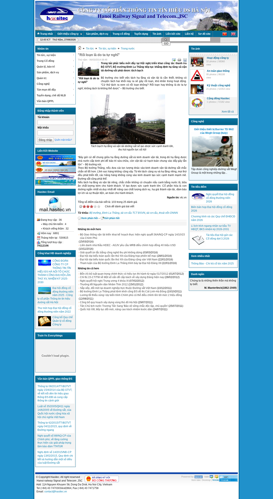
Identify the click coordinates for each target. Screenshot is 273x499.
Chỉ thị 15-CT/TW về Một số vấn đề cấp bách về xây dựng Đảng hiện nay (122, 277)
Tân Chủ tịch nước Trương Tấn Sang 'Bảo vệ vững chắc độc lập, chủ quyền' (124, 305)
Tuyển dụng (141, 33)
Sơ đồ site (204, 33)
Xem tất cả (228, 111)
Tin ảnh (156, 33)
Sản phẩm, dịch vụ (97, 33)
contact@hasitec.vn (55, 491)
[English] (233, 34)
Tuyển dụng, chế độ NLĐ (51, 95)
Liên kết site (173, 33)
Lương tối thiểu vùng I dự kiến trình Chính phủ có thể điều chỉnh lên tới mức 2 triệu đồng (131, 295)
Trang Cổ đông (45, 60)
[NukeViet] (198, 476)
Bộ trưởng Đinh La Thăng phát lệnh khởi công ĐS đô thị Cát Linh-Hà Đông (123, 291)
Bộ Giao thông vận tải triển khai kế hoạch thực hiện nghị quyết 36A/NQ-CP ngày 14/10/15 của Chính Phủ (132, 236)
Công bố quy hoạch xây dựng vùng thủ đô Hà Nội (108, 302)
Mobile (215, 480)
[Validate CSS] (216, 476)
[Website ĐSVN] (55, 178)
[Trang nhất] (79, 48)
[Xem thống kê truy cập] (228, 480)
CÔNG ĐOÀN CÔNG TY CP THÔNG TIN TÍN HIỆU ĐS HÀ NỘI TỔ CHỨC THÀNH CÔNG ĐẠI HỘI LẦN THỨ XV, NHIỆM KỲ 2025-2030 (54, 271)
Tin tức (90, 48)
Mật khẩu (43, 127)
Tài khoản (43, 117)
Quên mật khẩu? (63, 139)
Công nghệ (43, 83)
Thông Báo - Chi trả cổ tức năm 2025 (212, 263)
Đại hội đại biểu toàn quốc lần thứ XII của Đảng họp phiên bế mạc (118, 255)
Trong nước (128, 48)
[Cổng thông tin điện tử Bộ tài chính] (55, 159)
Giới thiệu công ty (68, 33)
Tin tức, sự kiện (46, 55)
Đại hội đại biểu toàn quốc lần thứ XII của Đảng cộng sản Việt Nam (118, 259)
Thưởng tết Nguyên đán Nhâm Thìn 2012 (104, 284)
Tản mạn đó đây (46, 89)
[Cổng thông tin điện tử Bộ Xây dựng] (55, 165)
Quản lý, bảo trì (46, 66)
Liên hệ (189, 33)
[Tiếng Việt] (224, 34)
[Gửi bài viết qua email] (174, 60)
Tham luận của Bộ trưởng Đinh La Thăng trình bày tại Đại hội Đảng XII (120, 263)
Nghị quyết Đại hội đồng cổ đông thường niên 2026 (220, 198)
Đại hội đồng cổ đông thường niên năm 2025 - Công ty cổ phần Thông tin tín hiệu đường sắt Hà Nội (55, 295)
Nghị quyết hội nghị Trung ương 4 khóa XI (104, 280)
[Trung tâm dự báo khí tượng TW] (55, 184)
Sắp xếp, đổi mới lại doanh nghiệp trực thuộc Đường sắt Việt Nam (118, 288)
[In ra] (179, 60)
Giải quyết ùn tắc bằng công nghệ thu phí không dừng (111, 252)
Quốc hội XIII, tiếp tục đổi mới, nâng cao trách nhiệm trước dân (116, 309)
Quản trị (41, 78)
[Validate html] (211, 476)
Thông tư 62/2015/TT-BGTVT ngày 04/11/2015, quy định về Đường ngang (55, 426)
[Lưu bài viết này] (185, 60)
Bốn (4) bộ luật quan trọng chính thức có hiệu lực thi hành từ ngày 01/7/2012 (124, 273)
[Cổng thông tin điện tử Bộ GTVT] (55, 172)
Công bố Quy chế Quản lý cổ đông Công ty (62, 321)
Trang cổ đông (121, 33)
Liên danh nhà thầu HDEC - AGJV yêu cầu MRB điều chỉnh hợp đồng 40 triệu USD (128, 245)
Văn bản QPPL (45, 101)
